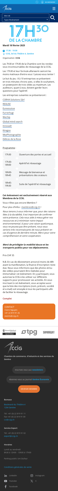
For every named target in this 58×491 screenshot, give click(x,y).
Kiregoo (7, 130)
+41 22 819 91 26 (12, 313)
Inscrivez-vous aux (29, 369)
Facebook (13, 486)
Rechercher (36, 2)
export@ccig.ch (11, 436)
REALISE (7, 103)
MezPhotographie (12, 134)
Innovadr (7, 125)
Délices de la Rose (12, 139)
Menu (54, 8)
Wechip (6, 117)
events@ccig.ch (11, 316)
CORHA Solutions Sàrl (14, 99)
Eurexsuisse (9, 108)
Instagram (40, 475)
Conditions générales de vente (18, 467)
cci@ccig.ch (9, 419)
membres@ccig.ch (30, 207)
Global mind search (13, 121)
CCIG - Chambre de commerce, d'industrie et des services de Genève (6, 8)
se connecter (50, 2)
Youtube (13, 481)
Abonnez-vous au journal (29, 379)
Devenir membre (29, 389)
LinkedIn (13, 475)
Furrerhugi (8, 112)
